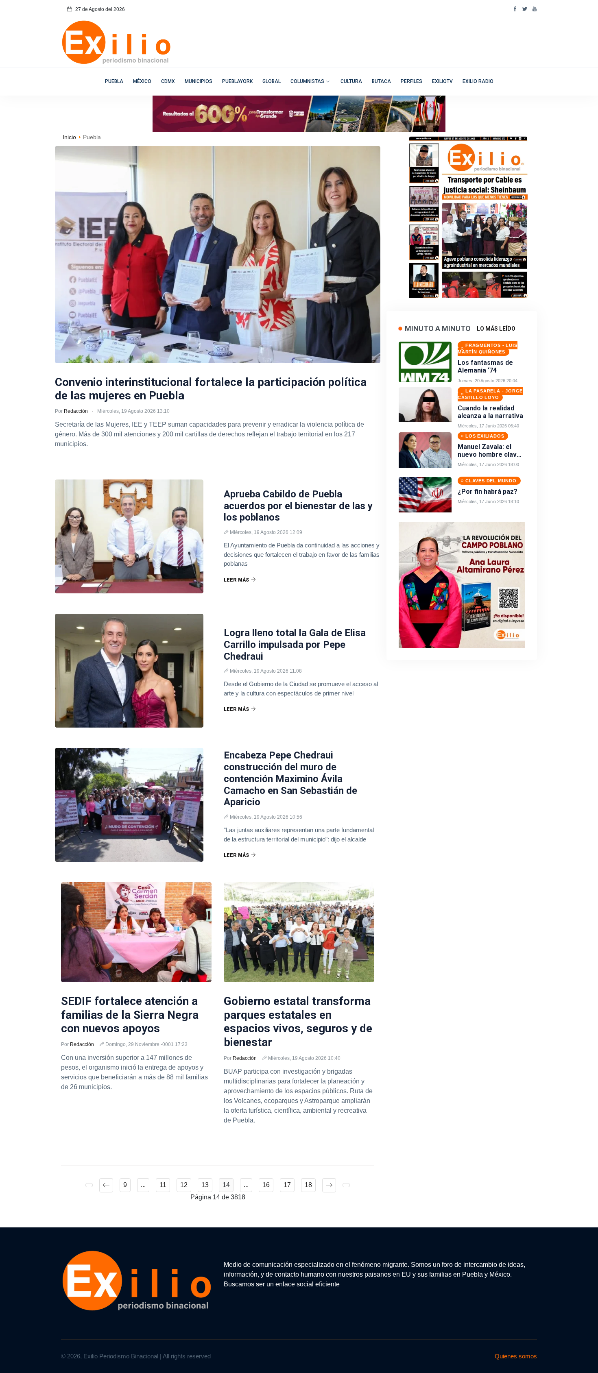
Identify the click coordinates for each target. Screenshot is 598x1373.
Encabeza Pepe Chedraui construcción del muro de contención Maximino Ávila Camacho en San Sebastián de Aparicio (290, 779)
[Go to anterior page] (106, 1185)
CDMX (168, 81)
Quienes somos (516, 1356)
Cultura (351, 81)
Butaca (381, 81)
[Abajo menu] (299, 113)
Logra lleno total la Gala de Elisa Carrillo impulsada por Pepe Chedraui (295, 644)
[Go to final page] (346, 1185)
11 (162, 1184)
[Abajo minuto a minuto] (462, 584)
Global (271, 81)
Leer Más (236, 580)
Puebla (114, 81)
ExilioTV (442, 81)
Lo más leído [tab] (496, 328)
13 (205, 1184)
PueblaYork (237, 81)
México (142, 81)
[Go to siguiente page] (329, 1185)
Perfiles (411, 81)
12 (184, 1184)
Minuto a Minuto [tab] (438, 328)
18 (308, 1184)
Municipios (198, 81)
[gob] (468, 214)
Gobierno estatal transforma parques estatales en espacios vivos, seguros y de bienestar (298, 1021)
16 (266, 1184)
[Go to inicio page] (89, 1185)
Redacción (76, 411)
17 (287, 1184)
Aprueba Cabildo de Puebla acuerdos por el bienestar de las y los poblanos (298, 505)
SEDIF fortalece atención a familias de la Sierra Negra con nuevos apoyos (130, 1014)
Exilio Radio (478, 81)
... (143, 1184)
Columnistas (307, 81)
